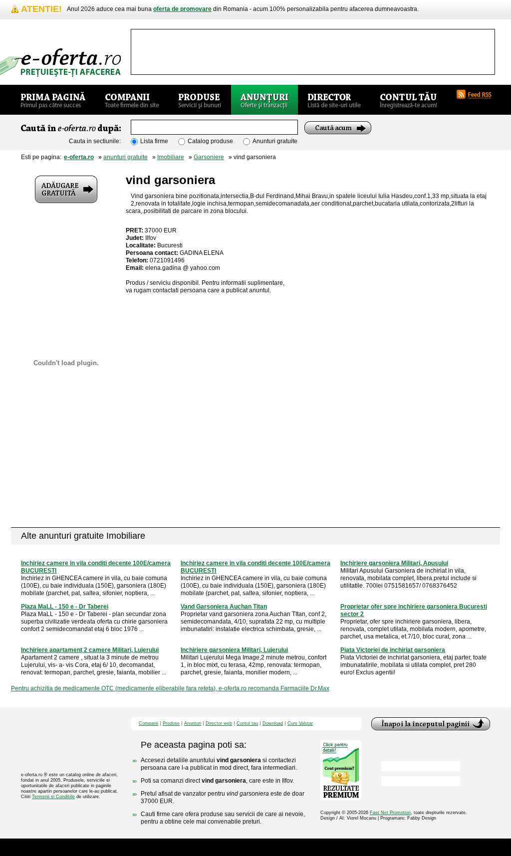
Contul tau (247, 723)
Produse (171, 723)
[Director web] (334, 100)
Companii (148, 723)
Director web (219, 723)
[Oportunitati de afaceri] (53, 100)
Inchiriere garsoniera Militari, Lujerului (234, 649)
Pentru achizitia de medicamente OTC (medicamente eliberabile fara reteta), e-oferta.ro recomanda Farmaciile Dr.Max (170, 688)
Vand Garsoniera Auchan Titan (224, 606)
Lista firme (154, 141)
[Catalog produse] (200, 100)
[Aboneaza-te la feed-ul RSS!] (478, 94)
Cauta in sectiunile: (95, 141)
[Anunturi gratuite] (264, 100)
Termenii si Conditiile (53, 796)
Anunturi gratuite (275, 141)
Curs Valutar (300, 723)
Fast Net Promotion (390, 812)
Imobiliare (170, 157)
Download (272, 723)
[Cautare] (337, 127)
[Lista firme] (132, 100)
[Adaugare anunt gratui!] (66, 189)
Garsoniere (209, 157)
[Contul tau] (408, 100)
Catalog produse (210, 141)
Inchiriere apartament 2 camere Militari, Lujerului (90, 649)
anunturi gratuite (125, 157)
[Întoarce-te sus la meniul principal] (430, 723)
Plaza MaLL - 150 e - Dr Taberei (64, 606)
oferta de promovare (182, 8)
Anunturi (192, 723)
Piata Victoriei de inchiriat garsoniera (392, 649)
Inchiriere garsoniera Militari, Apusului (394, 563)
